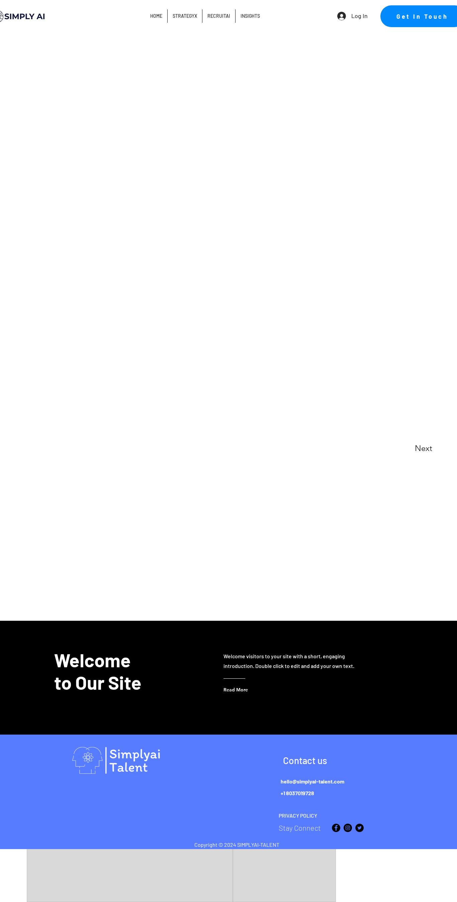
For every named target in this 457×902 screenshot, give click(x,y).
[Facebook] (336, 828)
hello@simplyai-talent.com (312, 781)
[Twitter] (359, 828)
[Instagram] (348, 828)
